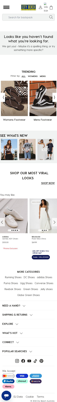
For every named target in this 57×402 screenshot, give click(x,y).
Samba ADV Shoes (10, 239)
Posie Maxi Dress (39, 239)
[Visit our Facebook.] (22, 360)
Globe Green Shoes (28, 295)
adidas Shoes (44, 277)
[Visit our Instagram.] (16, 360)
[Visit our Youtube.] (28, 360)
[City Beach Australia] (28, 8)
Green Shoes (30, 289)
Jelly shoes (46, 289)
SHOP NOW (48, 183)
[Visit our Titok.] (34, 360)
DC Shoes (29, 277)
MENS (43, 76)
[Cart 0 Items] (51, 7)
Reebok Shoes (13, 289)
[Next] (54, 97)
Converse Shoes (44, 283)
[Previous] (2, 97)
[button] (6, 7)
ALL (24, 76)
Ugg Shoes (26, 283)
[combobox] (28, 17)
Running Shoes (13, 277)
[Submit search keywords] (51, 17)
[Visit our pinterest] (40, 360)
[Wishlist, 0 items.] (46, 7)
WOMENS (33, 76)
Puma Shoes (11, 283)
